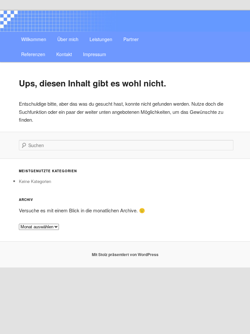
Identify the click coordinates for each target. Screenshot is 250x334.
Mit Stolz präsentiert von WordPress (125, 254)
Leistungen (101, 39)
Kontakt (64, 54)
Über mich (67, 39)
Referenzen (33, 54)
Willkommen (33, 39)
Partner (131, 39)
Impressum (94, 54)
